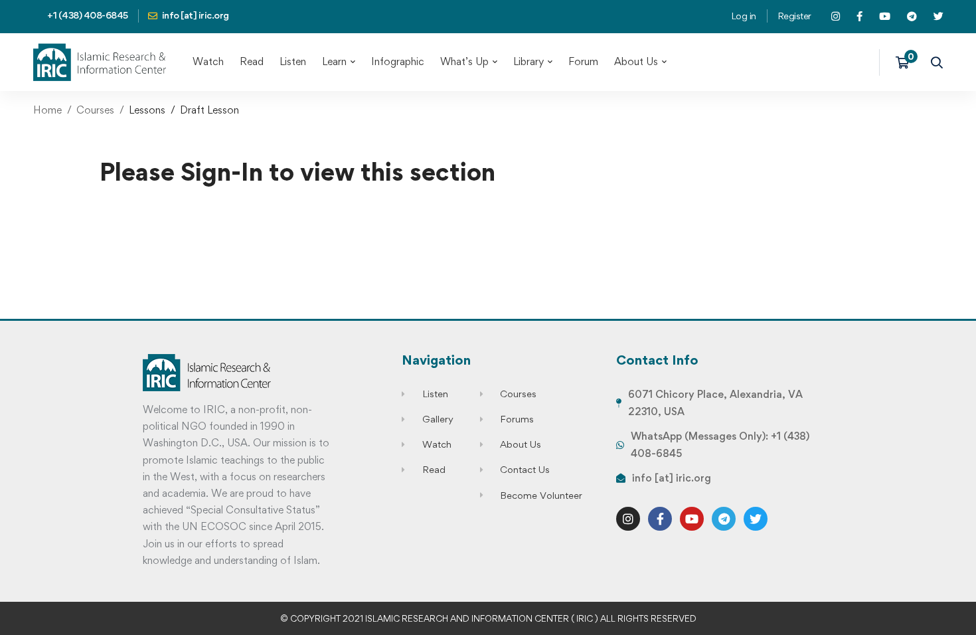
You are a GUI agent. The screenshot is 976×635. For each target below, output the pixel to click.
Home (47, 110)
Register (794, 15)
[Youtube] (692, 519)
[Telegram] (724, 519)
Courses (95, 110)
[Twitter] (756, 519)
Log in (743, 15)
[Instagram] (628, 519)
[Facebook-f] (660, 519)
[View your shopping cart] (906, 62)
